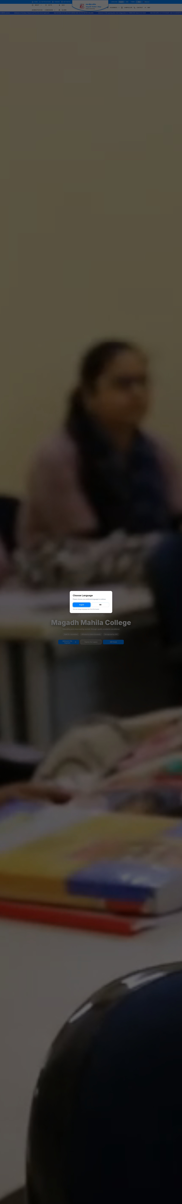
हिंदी (100, 605)
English (81, 605)
